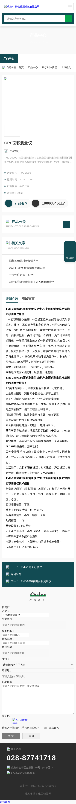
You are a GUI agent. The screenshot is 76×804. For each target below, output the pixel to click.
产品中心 (9, 58)
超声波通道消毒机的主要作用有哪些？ (31, 281)
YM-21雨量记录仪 (31, 567)
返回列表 (16, 574)
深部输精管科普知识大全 (23, 260)
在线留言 (28, 298)
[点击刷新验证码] (20, 721)
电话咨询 (70, 258)
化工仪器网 (44, 793)
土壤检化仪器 (68, 67)
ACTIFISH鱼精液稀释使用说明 (27, 267)
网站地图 (5, 802)
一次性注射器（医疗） (22, 274)
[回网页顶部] (70, 245)
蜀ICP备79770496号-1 (43, 785)
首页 (21, 67)
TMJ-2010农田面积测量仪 (36, 581)
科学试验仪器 (49, 67)
